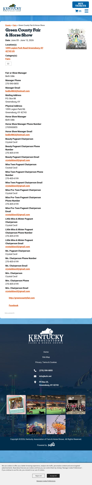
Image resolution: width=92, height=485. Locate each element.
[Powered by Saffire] (51, 444)
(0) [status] (80, 10)
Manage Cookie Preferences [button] (46, 481)
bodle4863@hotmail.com (17, 91)
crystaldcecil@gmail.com (17, 160)
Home (46, 352)
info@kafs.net (45, 376)
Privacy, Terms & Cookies (46, 362)
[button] (86, 11)
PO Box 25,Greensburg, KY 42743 (49, 383)
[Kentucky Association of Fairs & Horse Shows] (12, 7)
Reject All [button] (38, 476)
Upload (82, 46)
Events (8, 25)
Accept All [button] (53, 476)
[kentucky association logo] (46, 336)
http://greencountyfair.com (22, 297)
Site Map (46, 357)
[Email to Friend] (8, 64)
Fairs (15, 25)
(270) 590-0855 (46, 370)
